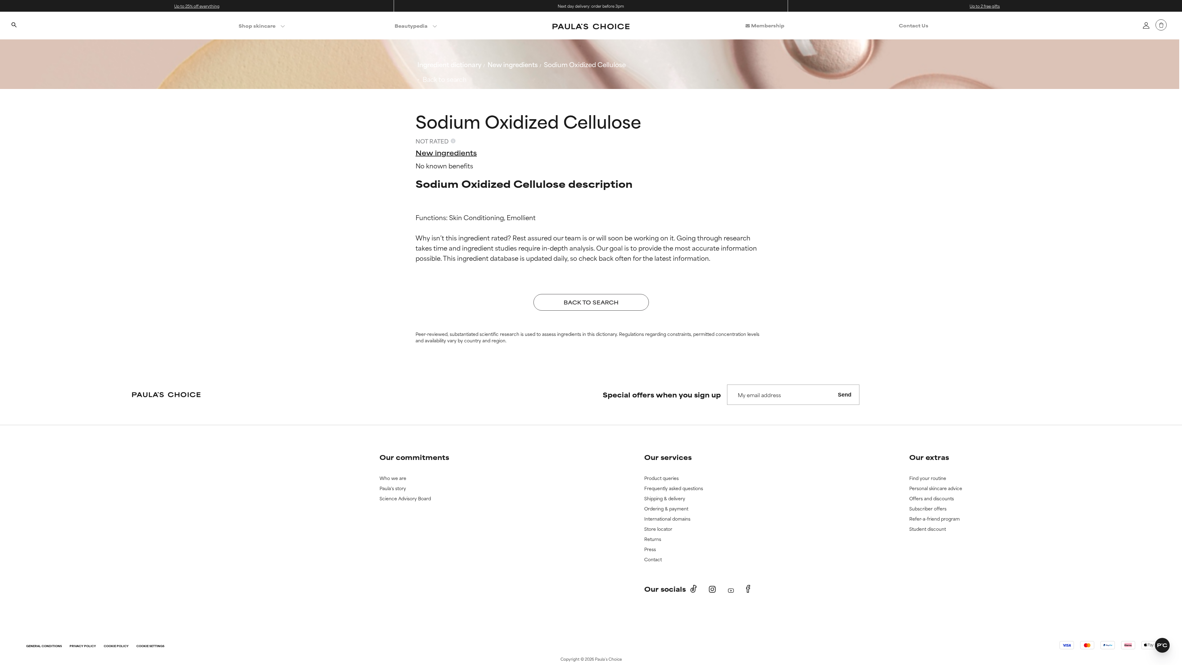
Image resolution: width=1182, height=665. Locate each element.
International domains (667, 519)
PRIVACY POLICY (83, 646)
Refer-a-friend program (934, 519)
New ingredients (513, 64)
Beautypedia (411, 25)
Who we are (393, 478)
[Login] (1146, 25)
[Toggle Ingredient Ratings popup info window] (453, 141)
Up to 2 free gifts (985, 6)
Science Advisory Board (405, 498)
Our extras (929, 457)
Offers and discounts (931, 498)
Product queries (661, 478)
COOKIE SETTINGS (150, 646)
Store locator (658, 529)
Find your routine (927, 478)
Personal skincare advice (935, 488)
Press (650, 549)
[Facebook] (748, 589)
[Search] (14, 25)
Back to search (445, 79)
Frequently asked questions (673, 488)
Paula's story (393, 488)
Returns (652, 539)
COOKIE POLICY (116, 646)
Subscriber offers (928, 508)
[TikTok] (693, 589)
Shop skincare (257, 25)
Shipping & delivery (664, 498)
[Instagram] (712, 589)
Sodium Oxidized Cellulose (585, 64)
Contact (653, 559)
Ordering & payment (666, 508)
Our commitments (414, 457)
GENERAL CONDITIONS (44, 646)
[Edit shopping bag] (1161, 24)
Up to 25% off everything (196, 6)
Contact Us (913, 25)
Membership (767, 25)
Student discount (927, 529)
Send (844, 395)
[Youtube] (731, 589)
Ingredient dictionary (449, 64)
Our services (668, 457)
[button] (1162, 645)
